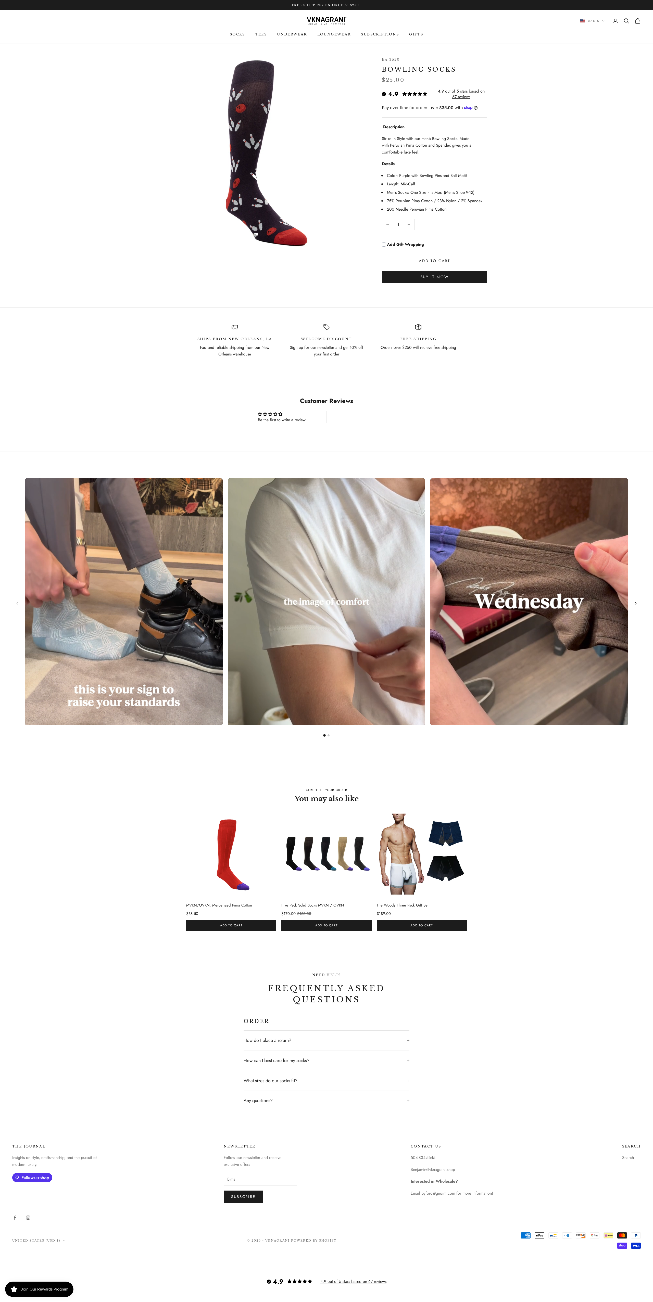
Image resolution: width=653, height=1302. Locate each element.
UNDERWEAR (292, 34)
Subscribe (243, 1196)
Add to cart (434, 261)
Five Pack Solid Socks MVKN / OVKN (312, 905)
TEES (261, 34)
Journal (35, 1146)
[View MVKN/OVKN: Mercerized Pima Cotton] (231, 854)
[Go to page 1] (324, 735)
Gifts (416, 34)
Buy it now (434, 277)
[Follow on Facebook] (14, 1217)
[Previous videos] (17, 603)
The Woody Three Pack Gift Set (403, 905)
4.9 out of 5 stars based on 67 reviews (461, 94)
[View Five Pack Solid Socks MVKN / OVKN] (326, 854)
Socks (237, 34)
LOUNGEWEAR (334, 34)
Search (628, 1157)
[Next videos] (636, 603)
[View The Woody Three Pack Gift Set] (422, 854)
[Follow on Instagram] (28, 1217)
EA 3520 (391, 59)
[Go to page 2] (329, 735)
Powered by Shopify (314, 1240)
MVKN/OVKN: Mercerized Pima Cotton (219, 905)
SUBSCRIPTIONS (380, 34)
